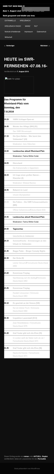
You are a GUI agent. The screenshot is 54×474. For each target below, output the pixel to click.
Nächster (45, 45)
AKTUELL (37, 456)
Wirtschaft (8, 37)
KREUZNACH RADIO (13, 26)
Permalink (42, 459)
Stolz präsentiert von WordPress (27, 468)
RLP (36, 26)
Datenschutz (41, 31)
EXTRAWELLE (10, 20)
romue (26, 456)
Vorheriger (9, 45)
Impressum (29, 31)
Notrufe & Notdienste (12, 31)
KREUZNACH (25, 20)
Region (45, 456)
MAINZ (27, 26)
